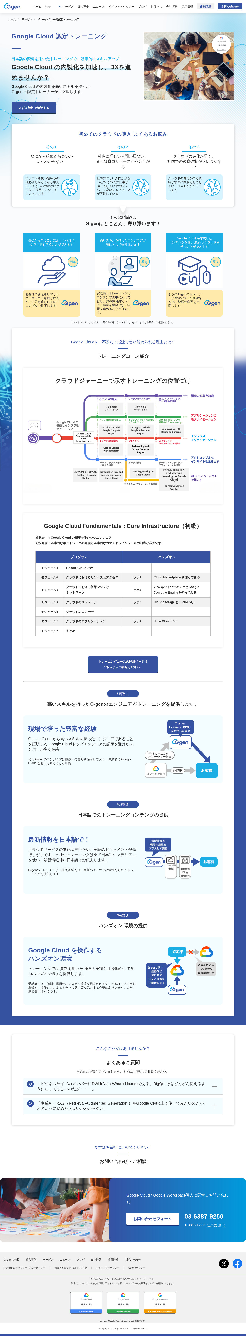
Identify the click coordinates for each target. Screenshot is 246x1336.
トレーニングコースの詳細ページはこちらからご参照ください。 (123, 664)
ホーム (37, 6)
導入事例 (83, 6)
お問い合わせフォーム (152, 1219)
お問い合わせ (230, 6)
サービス (68, 6)
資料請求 (205, 6)
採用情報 (187, 6)
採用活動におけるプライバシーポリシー (24, 1267)
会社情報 (172, 6)
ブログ (142, 6)
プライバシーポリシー (107, 1267)
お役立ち (156, 6)
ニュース (99, 6)
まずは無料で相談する (33, 107)
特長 (48, 6)
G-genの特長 (12, 1259)
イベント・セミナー (121, 6)
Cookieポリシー (136, 1267)
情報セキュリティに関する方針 (71, 1267)
